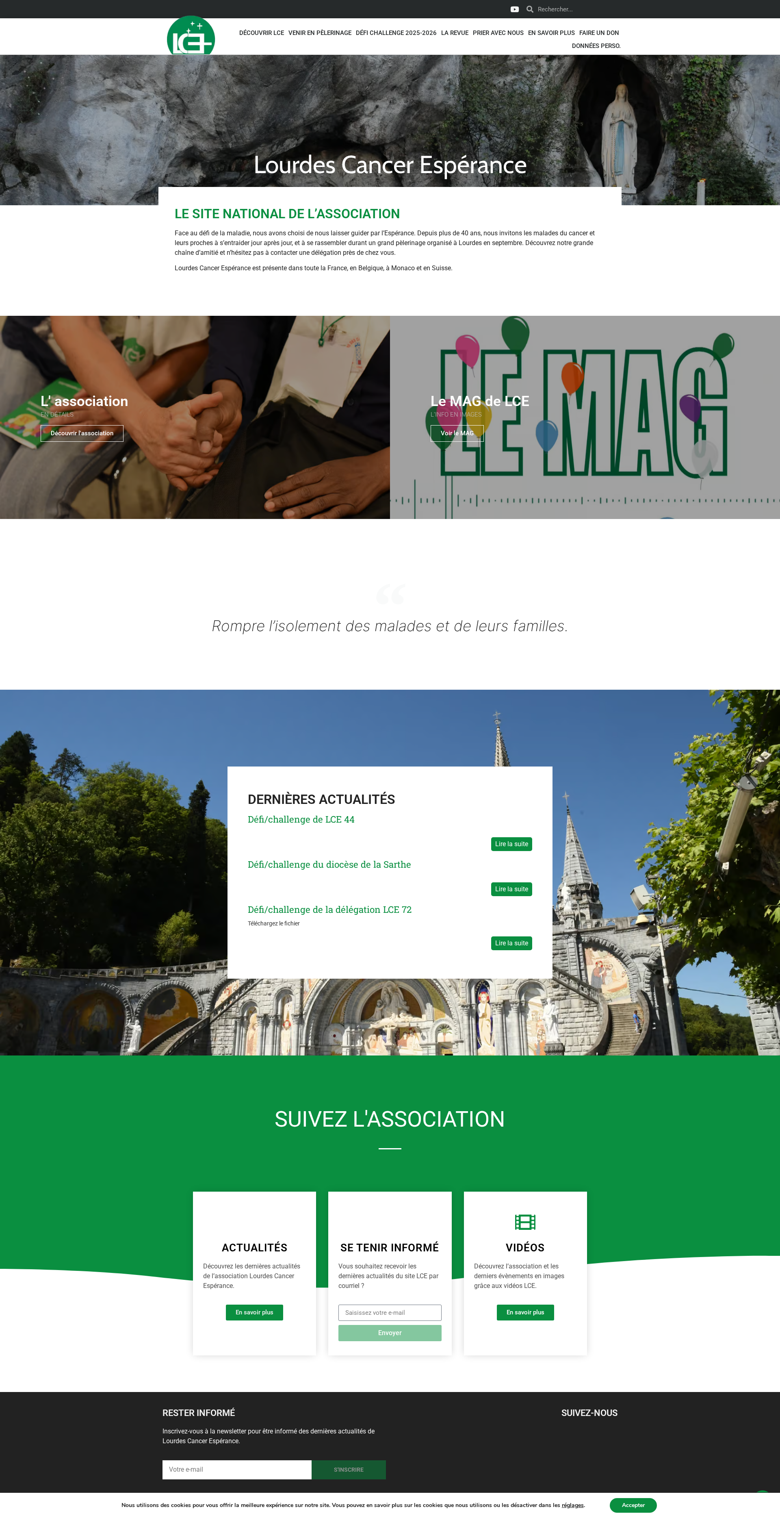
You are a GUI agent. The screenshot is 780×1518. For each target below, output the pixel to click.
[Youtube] (514, 9)
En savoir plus (551, 33)
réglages (573, 1505)
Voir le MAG (457, 433)
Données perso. (596, 46)
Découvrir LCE (261, 33)
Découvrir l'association (82, 433)
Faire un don (599, 33)
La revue (454, 33)
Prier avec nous (498, 33)
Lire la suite (511, 844)
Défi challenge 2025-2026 (396, 33)
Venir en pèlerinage (319, 33)
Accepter (633, 1505)
